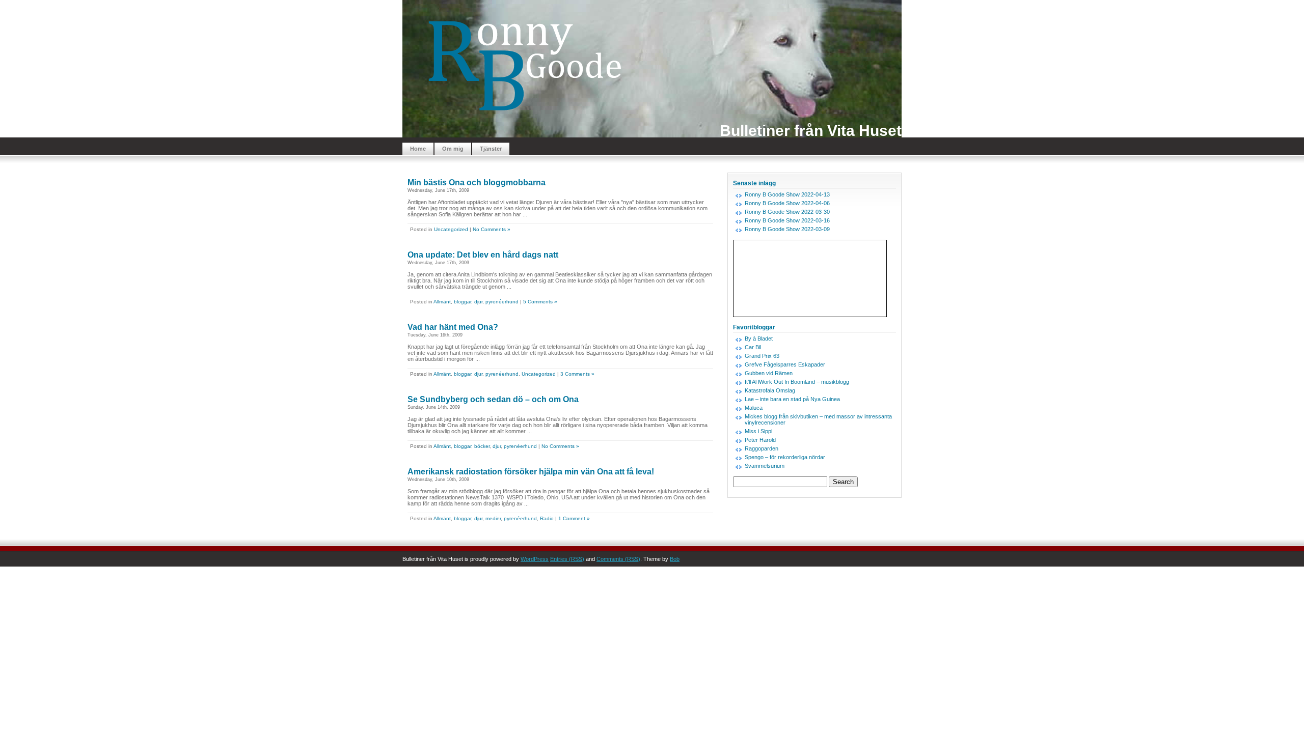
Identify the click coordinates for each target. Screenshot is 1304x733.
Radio (547, 518)
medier (493, 518)
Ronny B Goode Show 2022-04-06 (787, 203)
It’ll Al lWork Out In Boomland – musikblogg (797, 382)
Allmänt (442, 301)
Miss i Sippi (758, 431)
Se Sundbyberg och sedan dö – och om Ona (493, 399)
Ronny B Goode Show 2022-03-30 (787, 212)
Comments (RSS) (618, 559)
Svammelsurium (764, 466)
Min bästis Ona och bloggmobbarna (477, 182)
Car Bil (753, 347)
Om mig (453, 149)
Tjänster (491, 149)
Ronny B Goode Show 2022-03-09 (787, 229)
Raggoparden (761, 448)
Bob (675, 559)
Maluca (754, 408)
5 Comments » (540, 301)
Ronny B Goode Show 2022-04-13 (787, 194)
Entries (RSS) (567, 559)
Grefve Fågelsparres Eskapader (785, 364)
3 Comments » (577, 374)
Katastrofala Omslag (770, 390)
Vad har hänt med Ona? (453, 327)
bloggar (462, 301)
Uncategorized (451, 229)
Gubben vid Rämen (769, 373)
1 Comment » (574, 518)
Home (418, 149)
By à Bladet (759, 338)
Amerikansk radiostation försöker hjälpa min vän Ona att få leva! (531, 471)
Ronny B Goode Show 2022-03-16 (787, 220)
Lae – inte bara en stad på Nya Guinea (792, 399)
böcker (482, 446)
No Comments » (491, 229)
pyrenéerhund (502, 301)
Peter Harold (760, 440)
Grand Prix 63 (762, 356)
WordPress (535, 559)
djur (478, 301)
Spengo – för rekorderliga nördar (785, 457)
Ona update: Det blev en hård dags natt (483, 254)
